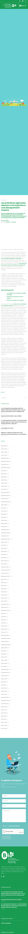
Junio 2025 (3, 473)
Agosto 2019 (4, 678)
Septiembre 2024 (5, 501)
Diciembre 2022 (5, 567)
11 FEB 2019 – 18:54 (10, 222)
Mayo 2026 (3, 445)
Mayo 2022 (3, 588)
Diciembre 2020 (5, 635)
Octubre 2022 (4, 573)
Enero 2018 (4, 728)
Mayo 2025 (3, 477)
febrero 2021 (4, 629)
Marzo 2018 (4, 722)
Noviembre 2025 (5, 461)
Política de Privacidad (14, 826)
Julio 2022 (3, 582)
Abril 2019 (3, 685)
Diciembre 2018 (5, 697)
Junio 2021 (3, 616)
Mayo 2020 (3, 657)
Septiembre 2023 (5, 539)
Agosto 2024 (4, 504)
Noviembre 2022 (5, 570)
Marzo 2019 (4, 688)
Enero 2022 (4, 601)
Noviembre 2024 (5, 495)
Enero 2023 (4, 564)
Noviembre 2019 (5, 672)
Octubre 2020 (4, 641)
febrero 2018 (4, 725)
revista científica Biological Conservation (11, 258)
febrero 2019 (4, 691)
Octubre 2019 (4, 675)
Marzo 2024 (4, 520)
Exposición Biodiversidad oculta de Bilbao (11, 416)
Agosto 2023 (4, 542)
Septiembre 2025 (5, 467)
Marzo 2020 (4, 660)
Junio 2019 (3, 682)
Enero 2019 (4, 694)
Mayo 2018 (3, 716)
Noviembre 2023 (5, 532)
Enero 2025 (4, 489)
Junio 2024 (3, 511)
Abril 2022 (3, 591)
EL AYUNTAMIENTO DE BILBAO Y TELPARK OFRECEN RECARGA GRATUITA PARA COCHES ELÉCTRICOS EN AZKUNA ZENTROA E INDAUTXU (14, 422)
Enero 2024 (4, 526)
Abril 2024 (3, 517)
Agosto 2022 (4, 579)
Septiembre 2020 (5, 644)
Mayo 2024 (3, 514)
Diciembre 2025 (5, 458)
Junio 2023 (3, 548)
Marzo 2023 (4, 557)
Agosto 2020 (4, 647)
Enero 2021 (4, 632)
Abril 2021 (3, 623)
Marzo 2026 (4, 449)
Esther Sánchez (5, 220)
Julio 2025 (3, 470)
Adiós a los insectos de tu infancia (15, 300)
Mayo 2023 (3, 551)
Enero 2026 (4, 455)
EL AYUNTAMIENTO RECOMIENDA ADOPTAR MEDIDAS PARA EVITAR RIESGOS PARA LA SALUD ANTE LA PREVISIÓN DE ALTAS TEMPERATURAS (13, 410)
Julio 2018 (3, 710)
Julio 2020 (3, 651)
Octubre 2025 (4, 464)
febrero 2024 (4, 523)
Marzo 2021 (4, 626)
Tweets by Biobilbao (6, 923)
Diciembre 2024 (5, 492)
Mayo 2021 (3, 619)
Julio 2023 (3, 545)
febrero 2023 (4, 560)
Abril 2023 (3, 554)
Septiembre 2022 (5, 576)
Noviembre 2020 (5, 638)
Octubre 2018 (4, 703)
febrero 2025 (4, 486)
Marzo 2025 (4, 483)
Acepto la (11, 826)
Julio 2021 (3, 613)
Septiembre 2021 (5, 610)
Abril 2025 (3, 480)
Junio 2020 (3, 654)
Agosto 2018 (4, 706)
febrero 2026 (4, 452)
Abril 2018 (3, 719)
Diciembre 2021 (5, 604)
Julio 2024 (3, 508)
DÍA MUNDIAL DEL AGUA (7, 428)
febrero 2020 (4, 663)
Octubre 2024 (4, 498)
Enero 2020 (4, 666)
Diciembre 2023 (5, 529)
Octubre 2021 (4, 607)
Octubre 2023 (4, 536)
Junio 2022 (3, 585)
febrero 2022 (4, 598)
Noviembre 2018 (5, 700)
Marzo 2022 (4, 595)
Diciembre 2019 (5, 669)
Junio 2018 (3, 713)
